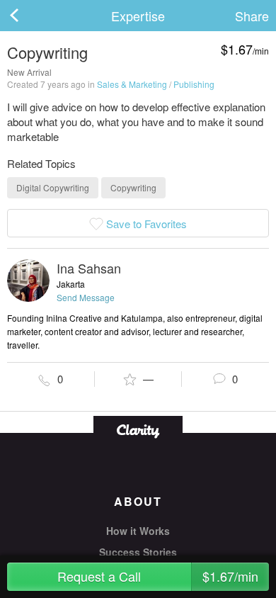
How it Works (138, 531)
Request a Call (157, 576)
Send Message (86, 297)
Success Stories (138, 552)
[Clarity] (138, 430)
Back (28, 15)
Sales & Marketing (132, 84)
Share (252, 15)
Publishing (193, 84)
